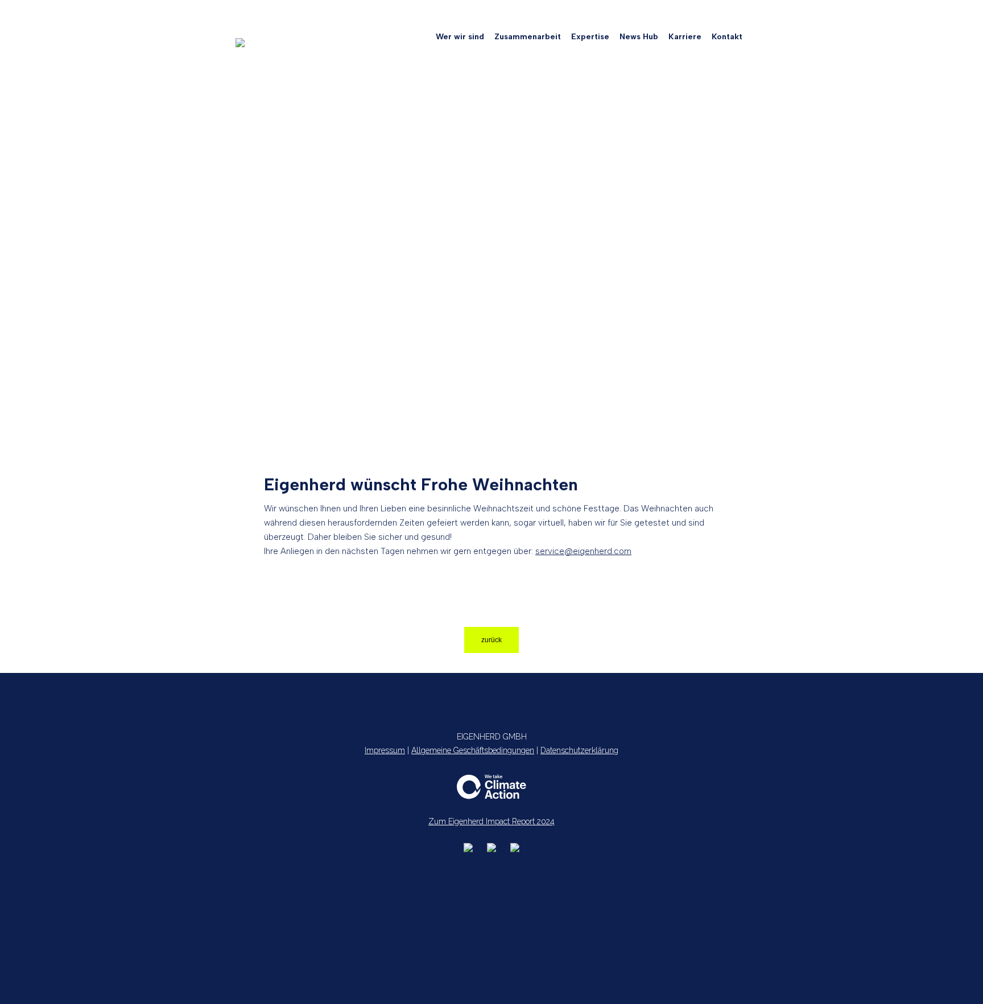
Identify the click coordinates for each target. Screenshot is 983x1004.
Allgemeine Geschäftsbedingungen (472, 750)
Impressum (385, 750)
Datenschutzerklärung (579, 750)
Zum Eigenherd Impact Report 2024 (491, 821)
